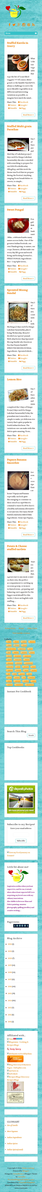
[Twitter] (13, 25)
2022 (10, 944)
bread (9, 656)
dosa (33, 667)
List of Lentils (12, 1125)
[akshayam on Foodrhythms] (19, 1054)
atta (9, 652)
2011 (9, 1022)
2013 (10, 1008)
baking (16, 652)
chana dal (18, 659)
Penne (17, 645)
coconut (19, 663)
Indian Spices (12, 1143)
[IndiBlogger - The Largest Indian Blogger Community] (15, 1062)
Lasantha (21, 1177)
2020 (10, 958)
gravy (26, 670)
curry (18, 667)
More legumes (12, 1131)
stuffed (26, 681)
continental (29, 663)
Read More (27, 115)
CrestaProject (18, 1174)
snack (9, 681)
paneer (22, 674)
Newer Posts (10, 628)
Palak (9, 645)
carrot (9, 659)
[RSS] (33, 25)
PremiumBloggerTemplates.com (21, 1180)
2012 (10, 1015)
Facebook (24, 102)
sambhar (31, 677)
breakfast (18, 656)
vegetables (19, 685)
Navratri (32, 642)
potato (17, 677)
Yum (11, 1039)
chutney (10, 663)
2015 (10, 993)
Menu (7, 33)
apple (30, 649)
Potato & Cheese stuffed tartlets (17, 548)
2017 (9, 979)
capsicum (27, 656)
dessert (26, 667)
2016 (10, 986)
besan (32, 652)
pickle (9, 677)
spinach (17, 681)
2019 (10, 965)
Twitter (13, 105)
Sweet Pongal (15, 209)
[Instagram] (23, 25)
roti (24, 677)
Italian (24, 642)
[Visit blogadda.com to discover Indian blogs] (17, 1039)
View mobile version (21, 633)
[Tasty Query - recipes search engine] (14, 1051)
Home (21, 628)
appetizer (22, 649)
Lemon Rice (14, 379)
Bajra (9, 642)
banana (24, 652)
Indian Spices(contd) (15, 1150)
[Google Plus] (18, 25)
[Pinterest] (28, 25)
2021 (10, 951)
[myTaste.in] (12, 1071)
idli (9, 674)
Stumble (13, 108)
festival (18, 670)
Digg (23, 108)
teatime (10, 685)
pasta (29, 674)
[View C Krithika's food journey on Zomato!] (21, 855)
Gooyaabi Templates (27, 1182)
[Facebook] (8, 25)
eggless (10, 670)
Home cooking (28, 1168)
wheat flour (30, 685)
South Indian (11, 649)
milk (15, 674)
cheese (27, 659)
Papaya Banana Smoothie (16, 461)
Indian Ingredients (14, 1137)
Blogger (26, 1171)
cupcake (10, 667)
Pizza (24, 645)
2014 (10, 1000)
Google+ (23, 105)
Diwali (16, 642)
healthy (34, 670)
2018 (10, 972)
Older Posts (32, 628)
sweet (34, 681)
